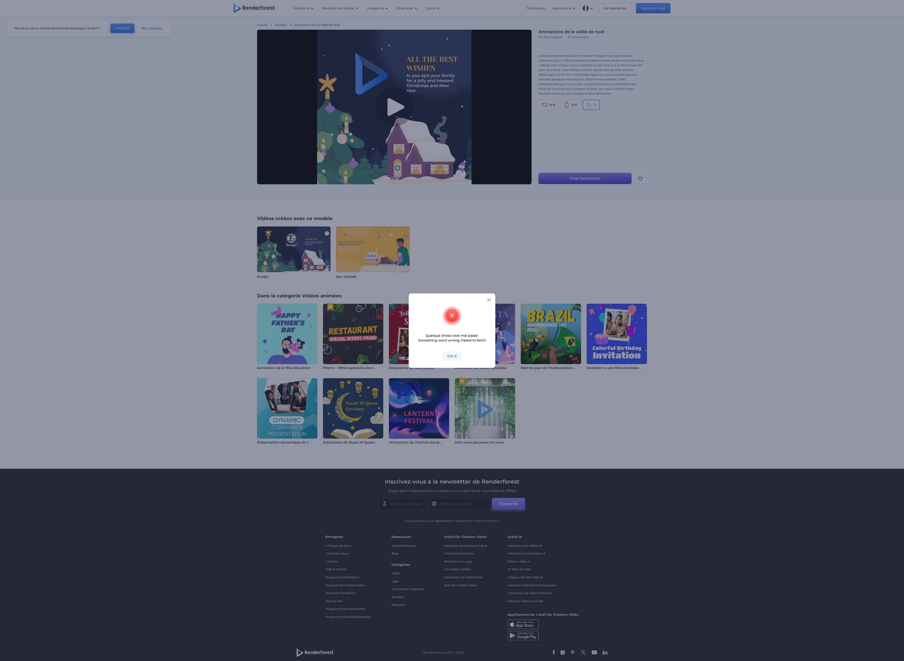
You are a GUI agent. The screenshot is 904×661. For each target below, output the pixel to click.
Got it (452, 356)
